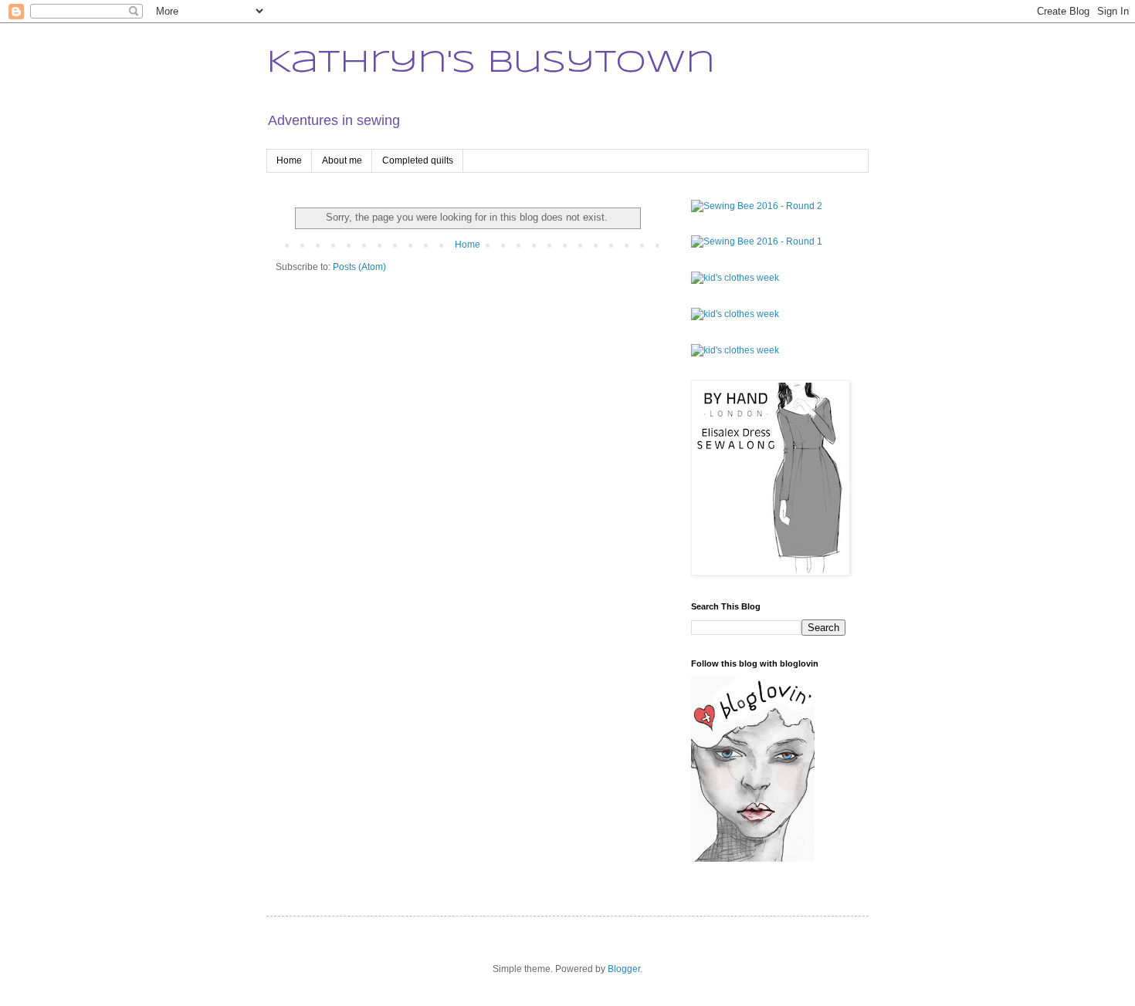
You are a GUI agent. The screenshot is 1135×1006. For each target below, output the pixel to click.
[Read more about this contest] (756, 206)
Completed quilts (417, 160)
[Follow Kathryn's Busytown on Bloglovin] (753, 858)
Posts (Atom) (359, 267)
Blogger (624, 969)
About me (342, 160)
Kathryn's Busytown (490, 63)
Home (289, 160)
